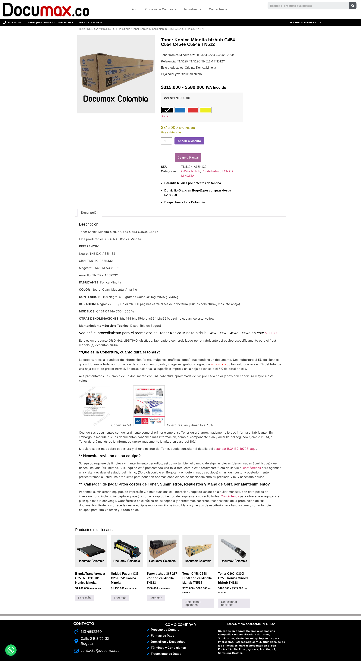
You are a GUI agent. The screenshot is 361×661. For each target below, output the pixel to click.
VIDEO (271, 333)
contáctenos (252, 468)
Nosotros (191, 9)
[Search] (352, 5)
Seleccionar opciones (193, 603)
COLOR (169, 98)
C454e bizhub (121, 28)
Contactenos (218, 9)
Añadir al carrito (189, 141)
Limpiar (165, 116)
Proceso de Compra (159, 9)
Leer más (84, 597)
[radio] (167, 110)
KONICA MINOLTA (99, 28)
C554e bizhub (211, 171)
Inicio (133, 9)
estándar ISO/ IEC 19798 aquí (235, 449)
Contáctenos (230, 496)
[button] (188, 157)
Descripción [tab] (89, 212)
